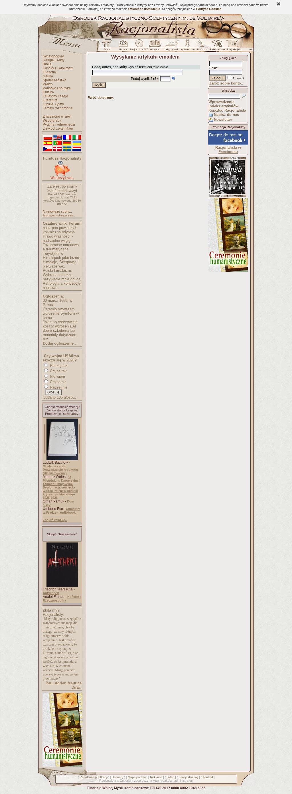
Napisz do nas (226, 114)
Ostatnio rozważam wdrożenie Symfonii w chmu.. (61, 313)
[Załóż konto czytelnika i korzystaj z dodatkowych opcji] (232, 47)
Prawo (48, 84)
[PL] (47, 137)
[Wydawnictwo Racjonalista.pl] (187, 47)
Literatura (50, 100)
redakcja (166, 780)
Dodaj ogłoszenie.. (59, 343)
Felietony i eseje (55, 96)
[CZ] (47, 149)
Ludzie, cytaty (53, 104)
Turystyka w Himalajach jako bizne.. (62, 255)
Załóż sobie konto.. (226, 83)
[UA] (77, 143)
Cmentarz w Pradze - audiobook (61, 510)
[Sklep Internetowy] (155, 47)
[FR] (67, 137)
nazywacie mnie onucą (61, 279)
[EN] (57, 137)
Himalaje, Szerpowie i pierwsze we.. (60, 264)
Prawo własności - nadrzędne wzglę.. (58, 238)
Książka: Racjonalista (227, 110)
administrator (183, 780)
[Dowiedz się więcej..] (62, 765)
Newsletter (223, 119)
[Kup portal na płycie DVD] (139, 47)
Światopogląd (53, 56)
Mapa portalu (137, 777)
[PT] (57, 143)
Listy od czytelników (58, 128)
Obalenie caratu (54, 466)
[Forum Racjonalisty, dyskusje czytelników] (108, 47)
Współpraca (52, 120)
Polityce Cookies (208, 9)
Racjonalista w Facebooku (228, 149)
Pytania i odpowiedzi (59, 124)
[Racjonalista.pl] (146, 38)
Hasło (213, 68)
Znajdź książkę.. (55, 520)
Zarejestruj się (188, 777)
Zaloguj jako (228, 58)
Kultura (48, 92)
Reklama (156, 777)
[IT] (77, 137)
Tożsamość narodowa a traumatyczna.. (61, 247)
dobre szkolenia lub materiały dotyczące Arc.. (59, 334)
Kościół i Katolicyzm (58, 68)
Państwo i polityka (57, 88)
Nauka (48, 76)
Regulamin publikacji (94, 777)
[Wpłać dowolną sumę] (62, 174)
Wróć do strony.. (101, 98)
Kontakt (207, 777)
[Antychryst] (62, 586)
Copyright (126, 780)
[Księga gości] (172, 47)
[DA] (57, 149)
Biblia (47, 64)
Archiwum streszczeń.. (59, 215)
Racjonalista (107, 780)
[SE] (67, 149)
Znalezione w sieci (57, 116)
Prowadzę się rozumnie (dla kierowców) (60, 471)
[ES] (47, 143)
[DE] (67, 143)
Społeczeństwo (54, 80)
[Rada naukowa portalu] (216, 47)
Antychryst (51, 593)
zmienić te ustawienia (144, 9)
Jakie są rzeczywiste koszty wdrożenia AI (60, 324)
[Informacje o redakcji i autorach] (201, 47)
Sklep (170, 777)
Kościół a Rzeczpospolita (62, 598)
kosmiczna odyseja (59, 232)
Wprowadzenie (221, 102)
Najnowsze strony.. (57, 212)
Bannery (117, 777)
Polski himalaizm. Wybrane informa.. (58, 272)
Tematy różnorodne (58, 108)
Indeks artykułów (223, 106)
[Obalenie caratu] (62, 459)
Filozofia (49, 72)
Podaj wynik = (145, 79)
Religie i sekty (53, 60)
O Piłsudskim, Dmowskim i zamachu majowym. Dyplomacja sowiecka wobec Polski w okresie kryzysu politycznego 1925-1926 (61, 487)
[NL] (77, 149)
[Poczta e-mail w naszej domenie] (123, 47)
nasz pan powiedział (59, 228)
